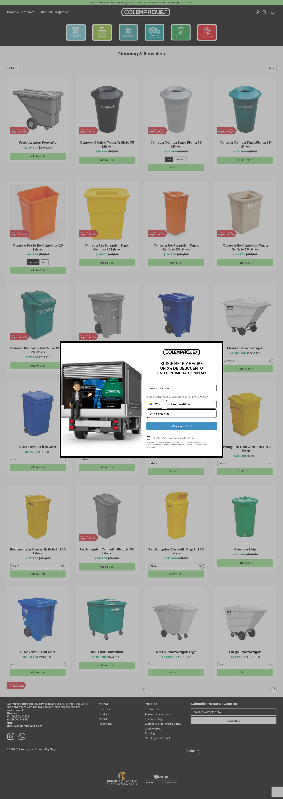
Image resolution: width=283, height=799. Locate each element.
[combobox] (155, 404)
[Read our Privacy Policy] (215, 443)
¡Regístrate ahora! (181, 426)
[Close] (219, 345)
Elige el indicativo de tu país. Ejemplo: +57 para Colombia (177, 396)
